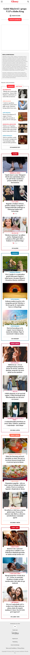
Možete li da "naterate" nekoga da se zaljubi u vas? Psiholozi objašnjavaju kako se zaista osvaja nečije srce (15, 551)
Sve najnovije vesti (15, 147)
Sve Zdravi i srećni (15, 522)
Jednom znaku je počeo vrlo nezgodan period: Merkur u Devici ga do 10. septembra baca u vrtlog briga (15, 304)
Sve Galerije (15, 248)
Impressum (15, 638)
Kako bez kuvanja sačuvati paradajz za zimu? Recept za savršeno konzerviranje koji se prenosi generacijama (15, 459)
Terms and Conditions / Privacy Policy (15, 648)
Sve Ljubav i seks (15, 616)
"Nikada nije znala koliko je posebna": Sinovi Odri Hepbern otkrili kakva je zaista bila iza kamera (10, 94)
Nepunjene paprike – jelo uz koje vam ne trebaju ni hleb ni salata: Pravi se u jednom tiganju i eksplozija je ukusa (15, 486)
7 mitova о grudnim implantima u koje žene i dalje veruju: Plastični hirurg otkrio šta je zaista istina (10, 105)
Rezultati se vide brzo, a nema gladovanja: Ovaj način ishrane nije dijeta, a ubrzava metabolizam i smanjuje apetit (15, 514)
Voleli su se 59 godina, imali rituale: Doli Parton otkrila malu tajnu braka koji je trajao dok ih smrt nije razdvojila (10, 128)
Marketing (15, 641)
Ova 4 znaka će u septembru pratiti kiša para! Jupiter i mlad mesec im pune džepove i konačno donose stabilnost (15, 277)
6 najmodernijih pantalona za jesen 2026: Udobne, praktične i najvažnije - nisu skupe (15, 423)
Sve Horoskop (15, 338)
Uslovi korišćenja (15, 645)
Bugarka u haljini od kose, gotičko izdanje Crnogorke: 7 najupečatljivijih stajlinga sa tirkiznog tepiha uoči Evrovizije (15, 207)
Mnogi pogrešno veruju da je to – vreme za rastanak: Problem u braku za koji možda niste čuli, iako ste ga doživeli (15, 579)
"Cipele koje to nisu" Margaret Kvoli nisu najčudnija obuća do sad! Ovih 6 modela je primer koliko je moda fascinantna (15, 178)
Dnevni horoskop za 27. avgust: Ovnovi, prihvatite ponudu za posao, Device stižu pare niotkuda (10, 117)
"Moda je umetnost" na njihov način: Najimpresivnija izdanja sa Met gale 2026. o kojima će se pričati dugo (15, 238)
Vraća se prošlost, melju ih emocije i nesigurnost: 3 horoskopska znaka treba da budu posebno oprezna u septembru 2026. (10, 140)
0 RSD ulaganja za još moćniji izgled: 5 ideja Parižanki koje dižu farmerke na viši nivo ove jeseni (15, 396)
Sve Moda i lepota (15, 430)
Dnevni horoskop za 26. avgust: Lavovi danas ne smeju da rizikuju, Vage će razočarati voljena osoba (15, 331)
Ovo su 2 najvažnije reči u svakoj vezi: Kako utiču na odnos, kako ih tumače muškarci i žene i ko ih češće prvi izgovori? (15, 608)
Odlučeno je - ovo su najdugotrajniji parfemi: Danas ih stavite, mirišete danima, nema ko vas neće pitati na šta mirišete (15, 368)
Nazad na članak (16, 15)
